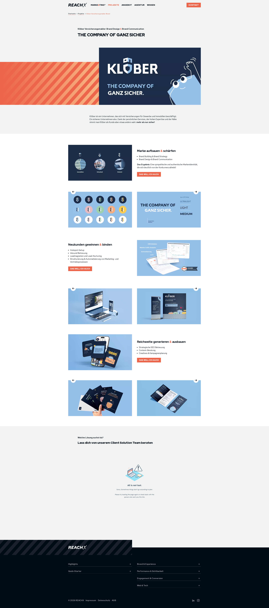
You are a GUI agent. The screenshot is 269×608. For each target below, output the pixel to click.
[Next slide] (195, 191)
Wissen (151, 5)
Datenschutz (104, 600)
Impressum (91, 600)
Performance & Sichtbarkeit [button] (150, 571)
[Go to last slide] (73, 191)
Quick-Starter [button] (74, 571)
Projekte (113, 5)
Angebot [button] (127, 5)
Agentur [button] (139, 5)
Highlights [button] (73, 564)
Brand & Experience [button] (146, 564)
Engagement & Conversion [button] (150, 578)
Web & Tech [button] (142, 585)
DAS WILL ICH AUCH (149, 174)
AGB (114, 600)
